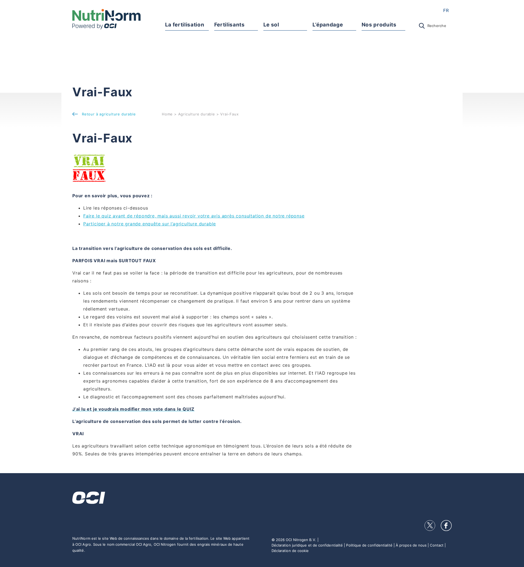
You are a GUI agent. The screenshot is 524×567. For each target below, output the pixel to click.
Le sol (271, 25)
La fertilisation (184, 25)
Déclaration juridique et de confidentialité (307, 545)
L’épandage (327, 25)
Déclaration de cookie (290, 550)
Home (167, 114)
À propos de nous (411, 545)
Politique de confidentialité (369, 545)
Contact (436, 545)
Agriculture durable (196, 114)
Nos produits (379, 25)
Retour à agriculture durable (109, 114)
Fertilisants (229, 25)
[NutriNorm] (106, 19)
